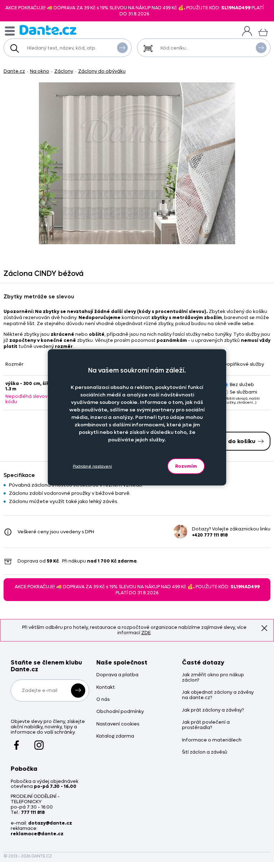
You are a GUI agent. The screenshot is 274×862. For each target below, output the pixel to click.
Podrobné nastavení (92, 466)
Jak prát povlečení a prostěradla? (206, 725)
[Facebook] (16, 741)
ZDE (146, 633)
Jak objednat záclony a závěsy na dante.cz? (218, 695)
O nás (103, 699)
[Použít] (261, 47)
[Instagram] (39, 741)
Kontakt (105, 687)
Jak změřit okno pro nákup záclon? (213, 677)
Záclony (63, 71)
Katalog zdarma (115, 736)
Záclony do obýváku (102, 71)
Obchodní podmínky (120, 711)
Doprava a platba (117, 675)
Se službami (243, 392)
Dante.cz (14, 71)
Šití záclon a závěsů (204, 752)
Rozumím (186, 466)
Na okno (39, 71)
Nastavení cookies (117, 724)
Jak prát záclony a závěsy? (213, 710)
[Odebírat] (78, 690)
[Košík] (263, 31)
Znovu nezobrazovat (264, 628)
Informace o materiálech (212, 740)
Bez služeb (242, 384)
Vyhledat (122, 47)
